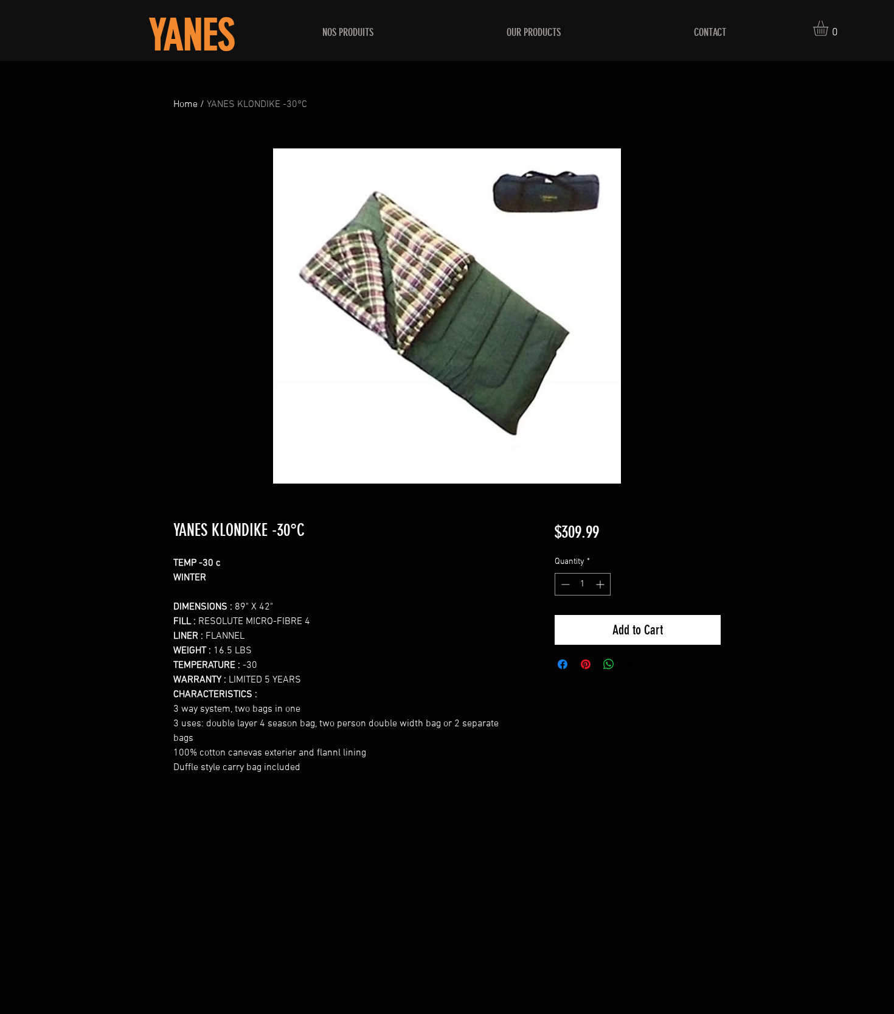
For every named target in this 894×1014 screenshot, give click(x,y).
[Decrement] (564, 584)
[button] (829, 28)
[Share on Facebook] (562, 664)
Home (185, 105)
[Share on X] (632, 664)
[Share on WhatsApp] (608, 664)
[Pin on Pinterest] (585, 664)
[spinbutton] (583, 584)
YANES (192, 35)
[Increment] (601, 584)
